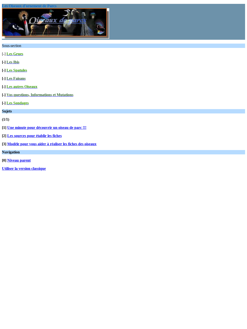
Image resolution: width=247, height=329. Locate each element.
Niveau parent (19, 160)
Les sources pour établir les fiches (34, 136)
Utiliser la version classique (24, 168)
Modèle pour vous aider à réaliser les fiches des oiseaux (51, 144)
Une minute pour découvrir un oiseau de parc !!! (46, 127)
